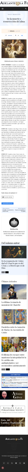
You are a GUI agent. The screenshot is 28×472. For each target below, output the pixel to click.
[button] (2, 9)
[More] (22, 35)
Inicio (10, 14)
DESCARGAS (14, 445)
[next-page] (7, 272)
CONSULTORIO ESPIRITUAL (14, 443)
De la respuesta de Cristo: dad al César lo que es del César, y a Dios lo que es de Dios (12, 264)
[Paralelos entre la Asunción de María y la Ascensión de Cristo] (14, 316)
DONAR (14, 449)
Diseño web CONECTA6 (14, 460)
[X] (20, 463)
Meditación (12, 31)
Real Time (15, 387)
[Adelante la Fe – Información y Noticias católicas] (14, 3)
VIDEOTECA (14, 446)
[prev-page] (3, 272)
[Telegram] (16, 463)
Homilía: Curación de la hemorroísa (8, 210)
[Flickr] (7, 463)
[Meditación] (14, 222)
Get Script (11, 387)
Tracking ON (20, 387)
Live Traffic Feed (15, 374)
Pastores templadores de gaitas (20, 210)
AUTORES (14, 448)
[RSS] (12, 463)
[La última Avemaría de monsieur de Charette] (14, 291)
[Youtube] (24, 463)
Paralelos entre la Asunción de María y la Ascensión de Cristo (13, 330)
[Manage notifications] (2, 468)
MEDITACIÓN (16, 14)
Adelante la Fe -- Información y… (11, 383)
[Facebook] (3, 463)
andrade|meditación (7, 203)
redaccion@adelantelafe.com (14, 452)
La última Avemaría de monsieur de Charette (11, 303)
